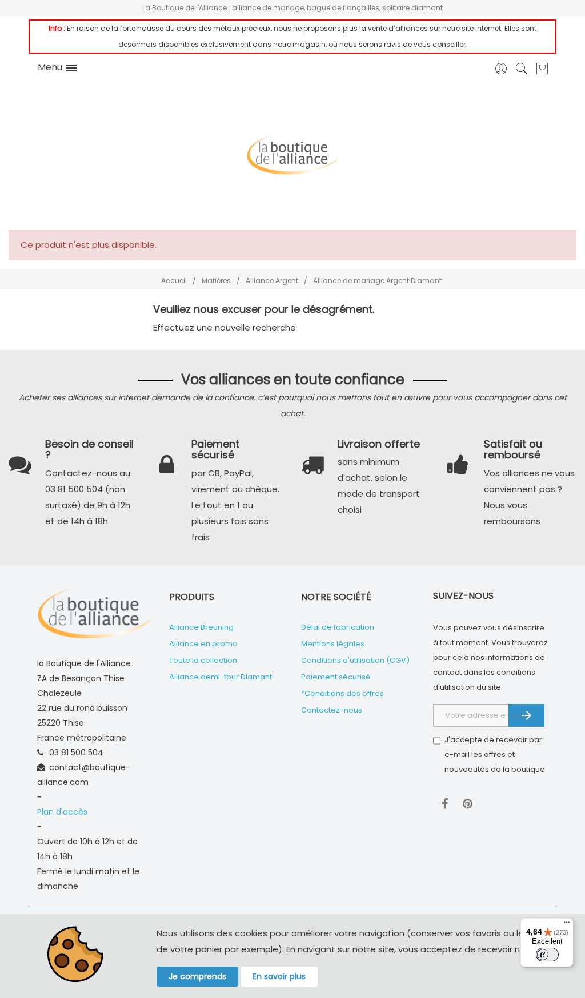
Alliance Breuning (201, 627)
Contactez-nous (331, 710)
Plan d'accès (62, 812)
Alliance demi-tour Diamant (220, 676)
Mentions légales (332, 643)
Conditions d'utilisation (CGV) (355, 660)
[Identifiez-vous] (501, 72)
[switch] (547, 954)
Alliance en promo (203, 643)
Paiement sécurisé (336, 676)
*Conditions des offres (342, 693)
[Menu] (567, 925)
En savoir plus (279, 976)
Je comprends (197, 976)
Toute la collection (203, 660)
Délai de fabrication (337, 627)
